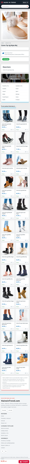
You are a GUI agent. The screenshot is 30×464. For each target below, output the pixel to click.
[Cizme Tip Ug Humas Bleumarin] (8, 315)
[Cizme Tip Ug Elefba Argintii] (22, 226)
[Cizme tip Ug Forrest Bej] (22, 160)
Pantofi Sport (5, 97)
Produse (17, 99)
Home (2, 416)
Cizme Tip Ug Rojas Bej (9, 45)
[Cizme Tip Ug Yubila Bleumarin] (8, 359)
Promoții (4, 410)
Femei (17, 88)
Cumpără (25, 461)
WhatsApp (6, 59)
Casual (4, 91)
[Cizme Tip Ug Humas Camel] (22, 293)
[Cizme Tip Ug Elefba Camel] (8, 226)
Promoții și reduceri (6, 418)
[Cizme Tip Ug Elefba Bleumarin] (22, 271)
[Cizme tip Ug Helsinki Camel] (8, 182)
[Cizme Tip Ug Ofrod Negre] (22, 138)
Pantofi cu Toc (5, 86)
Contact (3, 447)
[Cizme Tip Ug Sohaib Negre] (8, 138)
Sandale (4, 88)
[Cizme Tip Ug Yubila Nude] (22, 315)
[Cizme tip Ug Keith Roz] (22, 182)
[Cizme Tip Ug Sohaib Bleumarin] (8, 116)
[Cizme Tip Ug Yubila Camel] (22, 359)
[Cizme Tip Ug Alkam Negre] (8, 293)
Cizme (17, 97)
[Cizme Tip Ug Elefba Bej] (22, 249)
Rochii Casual (4, 435)
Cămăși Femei (4, 430)
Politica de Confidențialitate (7, 443)
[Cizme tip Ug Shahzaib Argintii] (8, 204)
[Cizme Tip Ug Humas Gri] (8, 337)
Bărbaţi (17, 94)
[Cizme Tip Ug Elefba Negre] (8, 249)
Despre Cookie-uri (5, 445)
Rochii (3, 99)
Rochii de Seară (5, 428)
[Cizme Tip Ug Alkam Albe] (22, 337)
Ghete (3, 94)
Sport (17, 91)
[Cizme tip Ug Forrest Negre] (22, 204)
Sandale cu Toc (19, 86)
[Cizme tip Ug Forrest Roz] (8, 160)
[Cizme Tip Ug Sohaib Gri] (22, 116)
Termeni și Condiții (5, 440)
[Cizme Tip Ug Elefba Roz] (8, 271)
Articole (10, 410)
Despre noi (3, 423)
